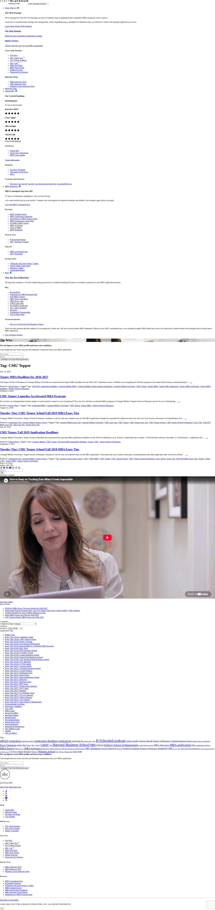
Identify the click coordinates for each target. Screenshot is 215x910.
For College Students (18, 60)
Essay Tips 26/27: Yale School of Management (23, 702)
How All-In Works (12, 828)
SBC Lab (14, 63)
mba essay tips (19, 425)
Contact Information (12, 160)
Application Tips (14, 422)
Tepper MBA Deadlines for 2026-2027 (24, 377)
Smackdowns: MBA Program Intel (23, 219)
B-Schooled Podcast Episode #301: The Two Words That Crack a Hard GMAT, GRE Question (42, 611)
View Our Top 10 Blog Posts (17, 278)
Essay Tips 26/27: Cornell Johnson (18, 671)
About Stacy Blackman (19, 153)
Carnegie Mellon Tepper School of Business (95, 386)
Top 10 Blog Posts (17, 315)
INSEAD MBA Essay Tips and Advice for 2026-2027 (26, 608)
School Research (11, 724)
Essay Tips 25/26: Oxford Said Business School (24, 657)
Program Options (11, 715)
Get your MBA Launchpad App (17, 205)
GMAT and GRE (17, 303)
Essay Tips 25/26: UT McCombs (18, 664)
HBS (93, 745)
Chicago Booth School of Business (154, 741)
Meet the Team (11, 812)
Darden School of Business (201, 741)
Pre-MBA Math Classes (19, 223)
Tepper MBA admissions (169, 386)
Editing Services (16, 70)
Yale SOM (77, 752)
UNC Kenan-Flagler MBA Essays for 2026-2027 (24, 617)
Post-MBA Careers (17, 297)
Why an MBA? (11, 733)
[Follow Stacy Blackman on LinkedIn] (7, 468)
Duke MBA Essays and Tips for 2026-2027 (22, 615)
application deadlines (46, 740)
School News (13, 386)
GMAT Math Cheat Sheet (20, 266)
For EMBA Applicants (19, 306)
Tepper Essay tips (33, 425)
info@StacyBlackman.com (10, 787)
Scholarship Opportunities (20, 312)
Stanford (119, 749)
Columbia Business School (181, 741)
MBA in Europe (16, 225)
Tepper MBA (153, 386)
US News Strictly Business (20, 752)
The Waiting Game (12, 729)
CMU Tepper (141, 386)
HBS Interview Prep (18, 84)
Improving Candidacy (13, 706)
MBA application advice (200, 745)
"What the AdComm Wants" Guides (24, 263)
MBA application (180, 745)
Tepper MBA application (189, 386)
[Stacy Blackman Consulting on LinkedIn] (6, 796)
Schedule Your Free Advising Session (14, 359)
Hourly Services (11, 41)
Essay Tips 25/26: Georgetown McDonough (22, 644)
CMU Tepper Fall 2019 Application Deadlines (29, 432)
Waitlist (8, 731)
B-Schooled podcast (110, 741)
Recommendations (12, 720)
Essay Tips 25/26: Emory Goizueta (18, 642)
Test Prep (13, 55)
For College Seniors (13, 845)
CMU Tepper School (157, 422)
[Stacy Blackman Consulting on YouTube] (6, 798)
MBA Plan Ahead (17, 68)
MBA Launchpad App (19, 252)
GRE (50, 745)
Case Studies (10, 817)
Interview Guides (17, 268)
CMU (85, 459)
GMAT (45, 745)
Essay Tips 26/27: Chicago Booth (18, 666)
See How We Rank (17, 170)
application (15, 740)
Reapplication (10, 718)
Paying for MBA (11, 713)
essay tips (21, 745)
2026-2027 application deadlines (44, 386)
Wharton (34, 752)
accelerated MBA (39, 405)
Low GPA (9, 709)
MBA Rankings (16, 230)
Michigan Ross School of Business (50, 749)
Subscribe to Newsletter (9, 900)
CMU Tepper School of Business (179, 422)
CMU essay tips (110, 422)
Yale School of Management (64, 752)
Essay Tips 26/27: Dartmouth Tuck (18, 673)
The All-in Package (13, 31)
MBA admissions (161, 745)
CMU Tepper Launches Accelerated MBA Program (33, 396)
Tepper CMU (93, 442)
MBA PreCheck (16, 65)
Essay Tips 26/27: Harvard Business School (22, 677)
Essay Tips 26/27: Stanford (15, 691)
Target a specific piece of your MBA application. (24, 46)
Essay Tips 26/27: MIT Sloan (16, 684)
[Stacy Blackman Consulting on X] (6, 793)
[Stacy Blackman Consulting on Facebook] (1, 468)
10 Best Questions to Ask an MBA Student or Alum (25, 613)
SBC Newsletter (16, 254)
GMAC (37, 745)
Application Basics (17, 270)
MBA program (32, 748)
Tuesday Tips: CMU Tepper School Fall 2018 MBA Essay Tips (39, 449)
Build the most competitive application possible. (23, 36)
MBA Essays (7, 748)
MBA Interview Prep (18, 82)
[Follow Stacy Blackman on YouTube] (10, 468)
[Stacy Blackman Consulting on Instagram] (6, 800)
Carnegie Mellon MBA (67, 386)
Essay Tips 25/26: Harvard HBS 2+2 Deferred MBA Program (29, 646)
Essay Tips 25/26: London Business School (22, 655)
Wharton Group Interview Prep (22, 86)
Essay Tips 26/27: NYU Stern (16, 688)
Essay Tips (198, 422)
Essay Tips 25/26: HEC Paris (16, 648)
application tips (78, 741)
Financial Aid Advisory (19, 72)
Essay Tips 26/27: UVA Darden (17, 700)
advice (4, 741)
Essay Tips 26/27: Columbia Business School (23, 668)
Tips (179, 749)
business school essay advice (71, 459)
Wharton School (46, 751)
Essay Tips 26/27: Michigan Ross (18, 682)
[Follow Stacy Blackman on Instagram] (13, 468)
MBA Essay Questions (19, 299)
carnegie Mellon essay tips (70, 422)
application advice (27, 741)
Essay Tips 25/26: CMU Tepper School (20, 639)
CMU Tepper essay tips (138, 422)
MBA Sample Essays (18, 214)
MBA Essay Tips (16, 301)
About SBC (14, 151)
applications (64, 741)
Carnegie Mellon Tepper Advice (34, 422)
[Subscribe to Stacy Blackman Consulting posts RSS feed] (19, 468)
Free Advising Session (37, 3)
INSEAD (100, 745)
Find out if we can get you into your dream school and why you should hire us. (41, 184)
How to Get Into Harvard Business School (26, 324)
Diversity (13, 310)
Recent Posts (15, 292)
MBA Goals (10, 711)
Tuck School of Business (190, 749)
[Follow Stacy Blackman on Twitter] (4, 468)
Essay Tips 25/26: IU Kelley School (19, 653)
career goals (132, 741)
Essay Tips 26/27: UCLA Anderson (19, 695)
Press (12, 174)
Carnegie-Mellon (38, 442)
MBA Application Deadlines (21, 216)
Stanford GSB (165, 748)
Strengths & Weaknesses (14, 726)
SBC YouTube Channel (19, 242)
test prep (174, 749)
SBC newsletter (93, 748)
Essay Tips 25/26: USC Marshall (18, 662)
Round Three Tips (12, 722)
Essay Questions (8, 745)
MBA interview (19, 749)
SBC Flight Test (17, 58)
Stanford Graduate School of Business (140, 748)
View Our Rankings (13, 141)
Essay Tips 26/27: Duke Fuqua (17, 675)
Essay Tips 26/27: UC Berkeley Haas (19, 693)
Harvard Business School (71, 745)
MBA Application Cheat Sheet (22, 221)
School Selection (108, 748)
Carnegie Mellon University (124, 386)
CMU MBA (94, 459)
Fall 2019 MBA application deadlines (72, 442)
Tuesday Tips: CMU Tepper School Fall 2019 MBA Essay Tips (39, 413)
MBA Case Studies (17, 155)
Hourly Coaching (12, 831)
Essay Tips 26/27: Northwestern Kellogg (21, 686)
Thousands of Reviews (19, 172)
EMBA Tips (10, 635)
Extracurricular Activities (15, 704)
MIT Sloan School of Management (73, 749)
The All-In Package (12, 826)
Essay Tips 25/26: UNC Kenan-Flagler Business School (27, 659)
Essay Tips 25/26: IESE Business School (21, 650)
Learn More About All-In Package (18, 26)
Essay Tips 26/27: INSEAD (16, 680)
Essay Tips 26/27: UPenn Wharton (18, 697)
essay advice (161, 459)
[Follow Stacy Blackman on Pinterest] (16, 468)
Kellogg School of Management (121, 745)
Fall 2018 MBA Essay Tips (187, 459)
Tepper (201, 459)
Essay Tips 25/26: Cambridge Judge (19, 637)
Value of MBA (16, 228)
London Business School (146, 745)
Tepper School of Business (18, 389)
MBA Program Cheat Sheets (16, 892)
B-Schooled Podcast (18, 240)
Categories (4, 624)
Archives (3, 628)
